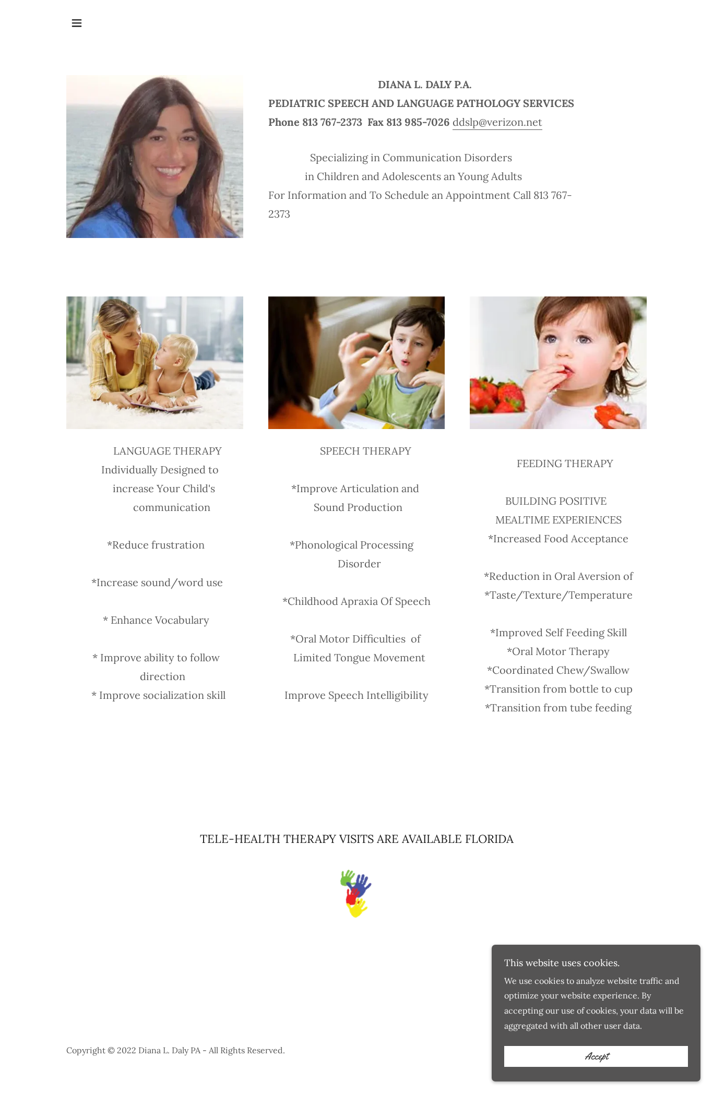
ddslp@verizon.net (497, 121)
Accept (596, 1056)
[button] (76, 23)
